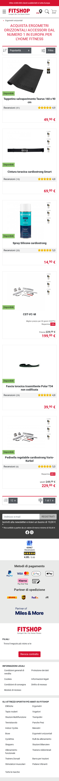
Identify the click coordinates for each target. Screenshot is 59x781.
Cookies (8, 679)
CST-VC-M (29, 314)
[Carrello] (55, 12)
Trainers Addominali (41, 750)
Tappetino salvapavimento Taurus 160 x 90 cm (29, 100)
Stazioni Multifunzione (15, 717)
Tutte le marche (12, 772)
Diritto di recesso (39, 684)
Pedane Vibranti (39, 764)
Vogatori (36, 711)
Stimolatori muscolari (15, 764)
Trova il (17, 643)
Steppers (9, 744)
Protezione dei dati (40, 670)
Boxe (7, 733)
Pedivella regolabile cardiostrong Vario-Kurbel (29, 459)
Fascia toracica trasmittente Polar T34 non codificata (29, 388)
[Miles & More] (29, 611)
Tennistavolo (11, 722)
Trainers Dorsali (12, 758)
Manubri (36, 728)
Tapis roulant (11, 711)
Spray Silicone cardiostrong (29, 243)
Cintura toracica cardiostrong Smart (30, 171)
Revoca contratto (29, 654)
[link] (27, 532)
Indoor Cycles (11, 728)
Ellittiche (9, 706)
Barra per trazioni (40, 758)
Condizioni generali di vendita (14, 672)
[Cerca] (47, 11)
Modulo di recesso (12, 690)
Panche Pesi (38, 722)
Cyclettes (9, 739)
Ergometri (37, 706)
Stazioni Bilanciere (40, 744)
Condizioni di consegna (15, 684)
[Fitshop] (19, 11)
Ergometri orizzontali (14, 20)
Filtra (50, 50)
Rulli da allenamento (41, 739)
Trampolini (37, 717)
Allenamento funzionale (11, 752)
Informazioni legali (40, 679)
